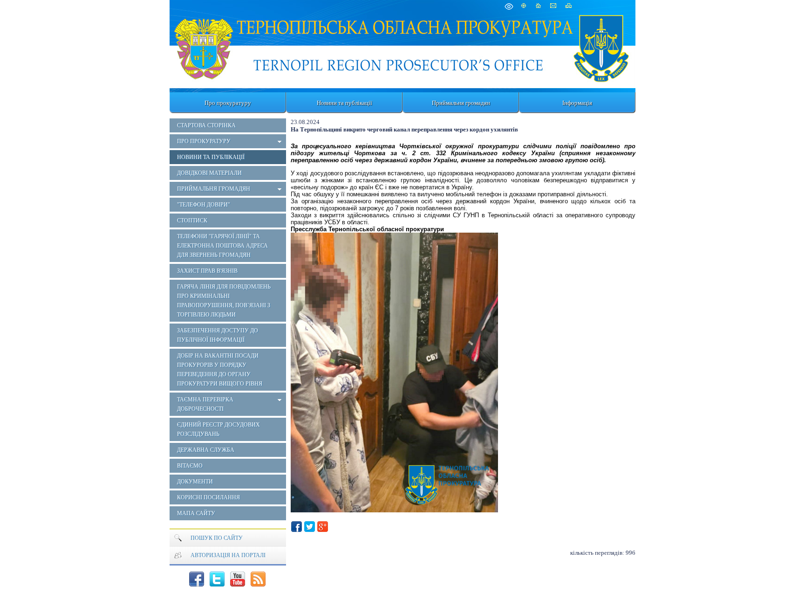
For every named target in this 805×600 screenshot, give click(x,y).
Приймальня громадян (461, 102)
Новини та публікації (344, 102)
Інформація (577, 102)
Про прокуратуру (228, 102)
